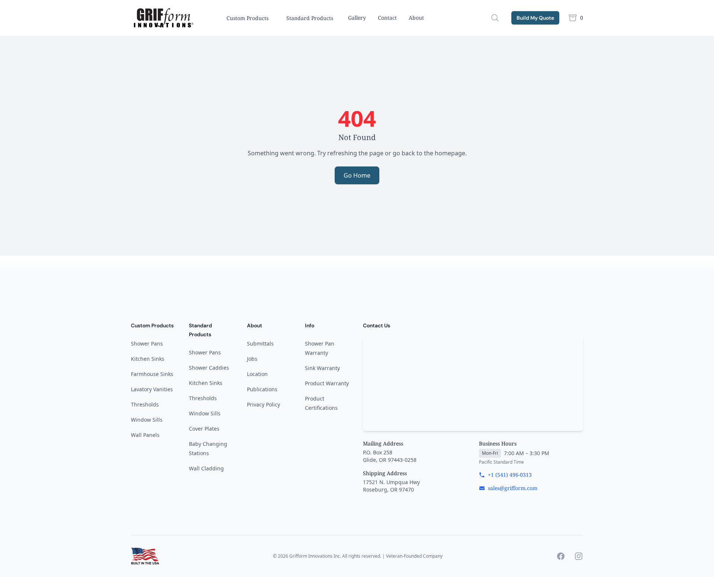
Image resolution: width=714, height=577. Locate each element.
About (416, 17)
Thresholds (145, 404)
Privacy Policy (263, 404)
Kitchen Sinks (147, 358)
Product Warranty (327, 383)
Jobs (252, 358)
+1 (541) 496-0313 (510, 474)
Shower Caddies (209, 367)
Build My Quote (535, 17)
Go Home (357, 175)
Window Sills (147, 419)
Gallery (357, 17)
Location (257, 373)
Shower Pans (147, 343)
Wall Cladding (206, 468)
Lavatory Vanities (152, 389)
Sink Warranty (322, 368)
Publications (262, 389)
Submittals (260, 343)
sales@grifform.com (512, 488)
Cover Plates (204, 428)
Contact (387, 17)
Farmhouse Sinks (152, 373)
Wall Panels (145, 434)
